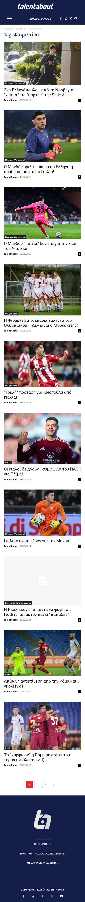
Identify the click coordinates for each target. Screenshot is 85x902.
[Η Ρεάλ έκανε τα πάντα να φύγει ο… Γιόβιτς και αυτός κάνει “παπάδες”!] (42, 580)
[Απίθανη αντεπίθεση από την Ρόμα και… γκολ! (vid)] (42, 653)
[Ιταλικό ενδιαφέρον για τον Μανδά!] (42, 513)
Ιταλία (8, 674)
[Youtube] (75, 18)
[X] (70, 18)
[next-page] (54, 784)
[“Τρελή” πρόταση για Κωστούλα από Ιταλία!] (42, 364)
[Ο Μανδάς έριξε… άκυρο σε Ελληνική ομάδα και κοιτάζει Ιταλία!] (42, 136)
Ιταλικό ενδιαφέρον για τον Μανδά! (37, 540)
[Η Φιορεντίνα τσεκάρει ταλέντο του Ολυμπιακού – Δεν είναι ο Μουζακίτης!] (42, 289)
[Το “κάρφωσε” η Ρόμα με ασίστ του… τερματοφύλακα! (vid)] (42, 726)
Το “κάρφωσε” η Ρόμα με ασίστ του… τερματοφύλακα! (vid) (38, 757)
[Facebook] (60, 18)
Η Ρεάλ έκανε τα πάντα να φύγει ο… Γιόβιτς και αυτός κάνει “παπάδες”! (37, 612)
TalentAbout (11, 100)
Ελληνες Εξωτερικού (15, 83)
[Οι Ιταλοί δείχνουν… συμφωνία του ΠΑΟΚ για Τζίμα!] (42, 438)
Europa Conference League (18, 602)
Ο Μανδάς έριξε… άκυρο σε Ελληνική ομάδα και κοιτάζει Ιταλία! (38, 169)
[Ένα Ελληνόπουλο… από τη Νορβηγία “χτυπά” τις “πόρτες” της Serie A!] (42, 63)
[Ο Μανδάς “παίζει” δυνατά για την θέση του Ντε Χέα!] (42, 213)
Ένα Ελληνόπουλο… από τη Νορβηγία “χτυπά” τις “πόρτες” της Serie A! (38, 92)
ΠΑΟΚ (8, 462)
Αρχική (8, 28)
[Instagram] (65, 18)
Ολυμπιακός (11, 313)
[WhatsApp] (52, 896)
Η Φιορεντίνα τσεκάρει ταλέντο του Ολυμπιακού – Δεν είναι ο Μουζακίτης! (41, 323)
